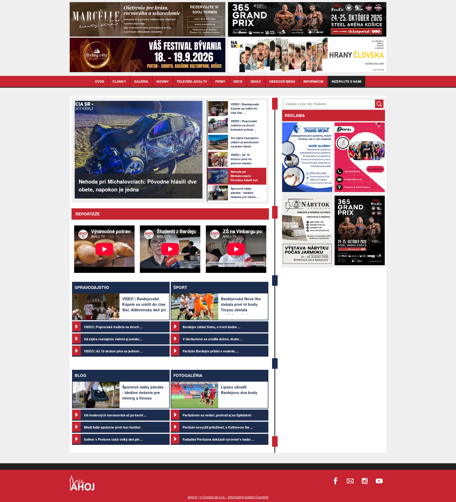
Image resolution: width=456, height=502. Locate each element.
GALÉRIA (141, 81)
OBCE (238, 81)
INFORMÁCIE (313, 81)
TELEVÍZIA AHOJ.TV (192, 81)
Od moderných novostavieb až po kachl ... (115, 415)
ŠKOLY (256, 81)
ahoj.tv (192, 497)
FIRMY (220, 81)
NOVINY (162, 81)
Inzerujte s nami (346, 81)
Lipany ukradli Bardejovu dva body (239, 389)
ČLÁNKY (119, 81)
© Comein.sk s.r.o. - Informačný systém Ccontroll (234, 497)
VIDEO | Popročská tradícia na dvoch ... (113, 326)
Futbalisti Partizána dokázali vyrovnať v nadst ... (218, 439)
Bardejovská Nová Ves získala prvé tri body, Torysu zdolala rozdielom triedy (241, 307)
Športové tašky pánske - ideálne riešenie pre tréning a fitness (143, 392)
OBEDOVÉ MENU (282, 81)
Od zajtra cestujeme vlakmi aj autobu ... (113, 339)
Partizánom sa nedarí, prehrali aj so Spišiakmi (217, 415)
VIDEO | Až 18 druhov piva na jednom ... (113, 351)
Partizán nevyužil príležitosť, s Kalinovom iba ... (218, 427)
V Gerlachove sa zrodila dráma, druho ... (212, 339)
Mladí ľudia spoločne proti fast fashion (112, 427)
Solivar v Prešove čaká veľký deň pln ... (113, 439)
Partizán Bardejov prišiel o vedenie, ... (211, 351)
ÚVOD (99, 81)
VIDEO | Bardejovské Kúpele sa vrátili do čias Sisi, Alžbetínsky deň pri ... (144, 307)
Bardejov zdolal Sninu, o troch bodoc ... (211, 326)
